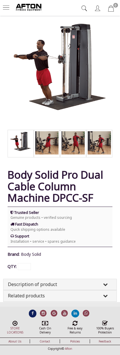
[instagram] (43, 313)
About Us (14, 341)
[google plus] (54, 313)
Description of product (32, 284)
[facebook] (33, 313)
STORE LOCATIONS (15, 330)
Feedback (105, 341)
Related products (26, 295)
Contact (45, 341)
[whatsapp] (86, 313)
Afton (68, 349)
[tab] (85, 8)
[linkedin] (75, 313)
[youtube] (65, 313)
